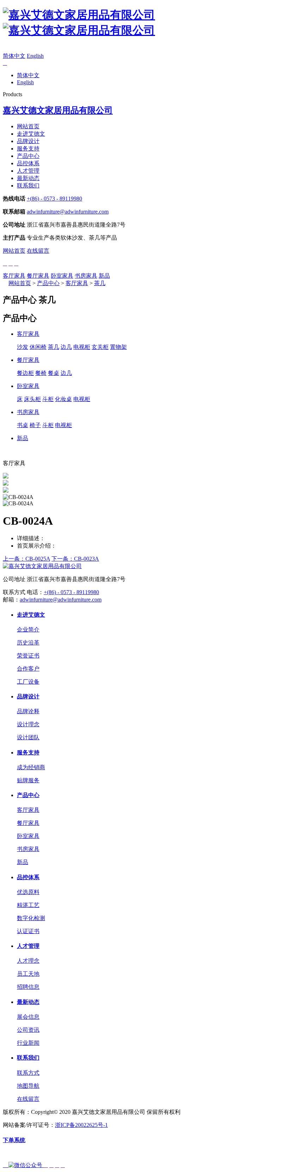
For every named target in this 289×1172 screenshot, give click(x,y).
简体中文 (14, 56)
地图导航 (28, 1086)
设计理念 (28, 724)
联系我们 (28, 186)
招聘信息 (28, 987)
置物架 (118, 347)
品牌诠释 (28, 711)
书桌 (22, 425)
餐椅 (41, 373)
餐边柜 (25, 373)
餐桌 (53, 373)
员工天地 (28, 974)
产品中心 (28, 156)
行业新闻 (28, 1043)
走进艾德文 (31, 134)
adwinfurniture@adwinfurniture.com (68, 212)
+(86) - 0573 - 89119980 (54, 199)
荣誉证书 (28, 656)
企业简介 (28, 630)
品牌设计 (28, 141)
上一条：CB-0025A (26, 559)
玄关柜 (100, 347)
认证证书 (28, 931)
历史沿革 (28, 643)
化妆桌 (63, 399)
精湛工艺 (28, 905)
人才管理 (28, 171)
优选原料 (28, 892)
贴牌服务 (28, 780)
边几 (66, 347)
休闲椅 (38, 347)
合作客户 (28, 669)
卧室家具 (62, 276)
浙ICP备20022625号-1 (81, 1125)
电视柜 (81, 347)
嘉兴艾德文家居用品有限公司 (58, 110)
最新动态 (28, 178)
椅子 (35, 425)
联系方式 (28, 1073)
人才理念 (28, 961)
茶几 (99, 283)
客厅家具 (14, 276)
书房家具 (86, 276)
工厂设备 (28, 682)
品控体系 (28, 163)
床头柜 (32, 399)
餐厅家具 (38, 276)
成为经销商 (31, 767)
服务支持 (28, 149)
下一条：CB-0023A (75, 559)
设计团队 (28, 737)
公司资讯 (28, 1030)
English (35, 56)
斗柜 (48, 399)
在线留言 (38, 251)
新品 (104, 276)
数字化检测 (31, 918)
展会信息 (28, 1017)
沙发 (22, 347)
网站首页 (28, 126)
